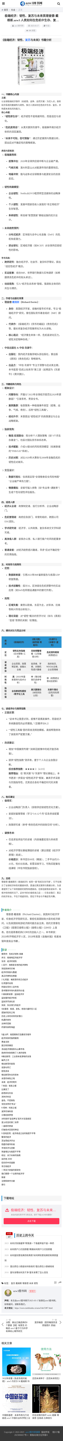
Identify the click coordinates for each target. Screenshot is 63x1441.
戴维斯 (15, 302)
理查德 (25, 1283)
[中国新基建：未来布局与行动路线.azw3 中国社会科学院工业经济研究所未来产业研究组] (16, 1398)
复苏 (27, 40)
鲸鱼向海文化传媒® (39, 1435)
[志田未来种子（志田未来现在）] (46, 1362)
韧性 (36, 1283)
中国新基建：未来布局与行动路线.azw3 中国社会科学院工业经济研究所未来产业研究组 (16, 1418)
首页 (6, 10)
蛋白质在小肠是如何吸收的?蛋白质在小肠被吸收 (29, 1266)
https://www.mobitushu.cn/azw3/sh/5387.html (34, 1308)
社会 (13, 10)
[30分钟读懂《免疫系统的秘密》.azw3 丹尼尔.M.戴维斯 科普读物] (16, 1362)
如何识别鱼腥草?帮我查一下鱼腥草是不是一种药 (29, 1243)
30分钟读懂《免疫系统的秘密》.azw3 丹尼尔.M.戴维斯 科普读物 (16, 1381)
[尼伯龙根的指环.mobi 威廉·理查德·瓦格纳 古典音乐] (46, 1398)
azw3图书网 (19, 26)
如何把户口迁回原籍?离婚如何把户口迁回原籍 (28, 1249)
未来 (31, 1283)
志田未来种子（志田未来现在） (46, 1378)
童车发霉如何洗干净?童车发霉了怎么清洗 (26, 1272)
